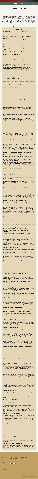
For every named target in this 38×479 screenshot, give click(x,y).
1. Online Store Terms (6, 31)
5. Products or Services (6, 38)
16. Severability (22, 41)
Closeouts (3, 460)
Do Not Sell (4, 469)
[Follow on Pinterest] (4, 472)
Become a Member (19, 1)
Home (3, 457)
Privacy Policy (30, 309)
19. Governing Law (23, 46)
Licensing (3, 464)
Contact (5, 446)
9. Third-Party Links (6, 46)
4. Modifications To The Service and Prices (10, 36)
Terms (3, 467)
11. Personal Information (24, 31)
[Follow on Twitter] (2, 472)
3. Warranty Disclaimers (7, 34)
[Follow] (6, 473)
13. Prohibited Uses (23, 34)
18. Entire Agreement (23, 44)
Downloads (4, 462)
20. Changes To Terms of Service (25, 48)
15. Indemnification (23, 39)
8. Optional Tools (6, 44)
